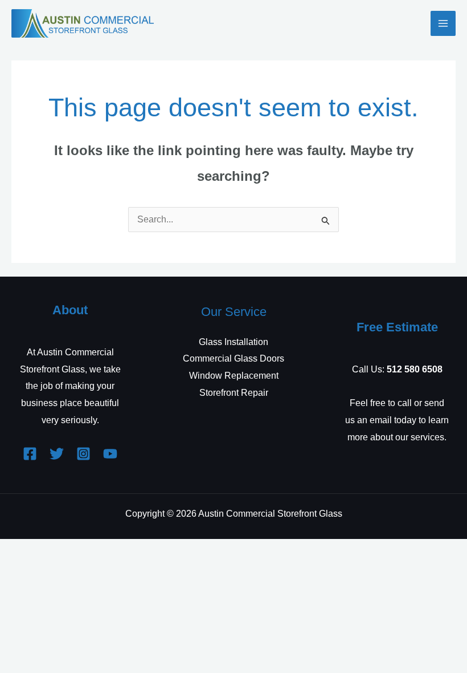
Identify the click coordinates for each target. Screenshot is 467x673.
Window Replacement (233, 375)
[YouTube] (110, 454)
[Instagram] (83, 454)
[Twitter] (57, 454)
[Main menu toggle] (443, 23)
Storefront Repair (233, 393)
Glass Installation (233, 342)
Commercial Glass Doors (233, 358)
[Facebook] (30, 454)
